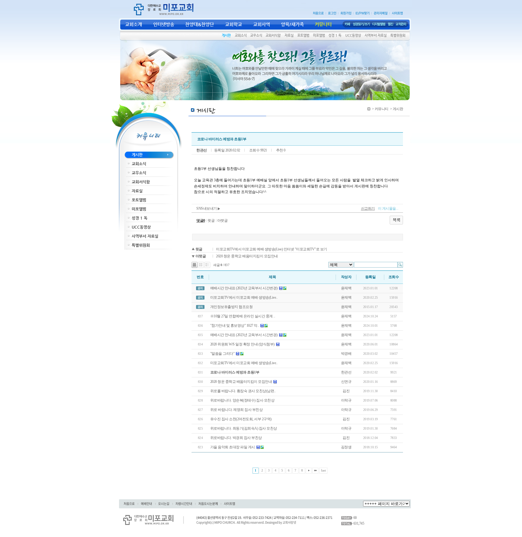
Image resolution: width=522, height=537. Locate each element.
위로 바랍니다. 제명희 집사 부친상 (236, 410)
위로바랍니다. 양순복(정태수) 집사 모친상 (242, 400)
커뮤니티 (381, 109)
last (323, 470)
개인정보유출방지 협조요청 (231, 307)
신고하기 (368, 208)
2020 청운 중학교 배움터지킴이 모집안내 (247, 256)
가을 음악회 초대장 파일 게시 (232, 447)
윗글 (211, 220)
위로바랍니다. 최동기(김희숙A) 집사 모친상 (243, 428)
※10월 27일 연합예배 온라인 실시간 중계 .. (242, 316)
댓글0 (200, 220)
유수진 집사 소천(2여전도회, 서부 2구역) (241, 419)
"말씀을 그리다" (222, 353)
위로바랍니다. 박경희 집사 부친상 (236, 438)
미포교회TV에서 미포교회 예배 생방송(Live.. (244, 297)
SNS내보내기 (207, 208)
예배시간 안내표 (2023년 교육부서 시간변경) (244, 288)
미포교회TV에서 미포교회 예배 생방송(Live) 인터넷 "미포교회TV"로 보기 (271, 249)
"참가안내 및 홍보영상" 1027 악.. (234, 325)
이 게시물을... (388, 208)
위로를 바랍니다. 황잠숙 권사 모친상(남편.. (243, 391)
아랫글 (222, 220)
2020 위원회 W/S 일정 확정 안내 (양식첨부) (242, 344)
